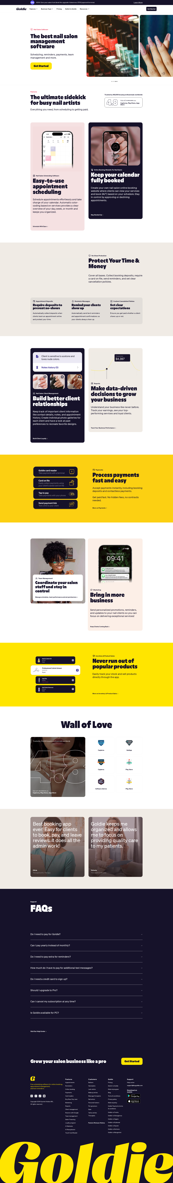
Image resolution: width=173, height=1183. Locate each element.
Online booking (70, 1089)
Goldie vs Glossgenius (115, 1116)
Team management (71, 1116)
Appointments (69, 1082)
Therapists (91, 1116)
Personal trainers (93, 1103)
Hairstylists (91, 1086)
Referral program (113, 1089)
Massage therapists (94, 1096)
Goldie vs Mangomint (114, 1132)
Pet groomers (92, 1106)
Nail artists (91, 1099)
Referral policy (112, 1103)
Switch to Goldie (71, 9)
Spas (89, 1109)
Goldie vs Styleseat (114, 1122)
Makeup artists (93, 1092)
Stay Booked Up (96, 215)
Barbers (90, 1082)
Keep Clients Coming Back (99, 627)
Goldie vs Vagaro (113, 1119)
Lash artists (92, 1089)
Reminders (68, 1086)
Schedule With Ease (40, 226)
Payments (68, 1092)
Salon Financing (70, 1119)
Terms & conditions (114, 1096)
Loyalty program (70, 1123)
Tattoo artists (92, 1113)
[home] (21, 9)
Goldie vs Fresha (113, 1112)
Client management (71, 1109)
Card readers (69, 1096)
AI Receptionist (70, 1129)
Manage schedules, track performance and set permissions (56, 597)
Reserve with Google (71, 1113)
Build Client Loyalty (39, 438)
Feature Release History (96, 1123)
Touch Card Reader (71, 1133)
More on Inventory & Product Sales (105, 693)
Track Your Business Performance (103, 428)
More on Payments (99, 508)
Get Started (151, 9)
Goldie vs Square (113, 1126)
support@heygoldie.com (135, 1085)
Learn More (138, 2)
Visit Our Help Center (37, 1031)
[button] (33, 9)
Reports (67, 1106)
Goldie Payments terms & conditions (115, 1107)
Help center (131, 1082)
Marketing (68, 1103)
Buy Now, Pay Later (71, 1099)
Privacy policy (112, 1099)
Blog (109, 1092)
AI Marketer (69, 1126)
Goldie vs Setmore (114, 1129)
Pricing (110, 1082)
